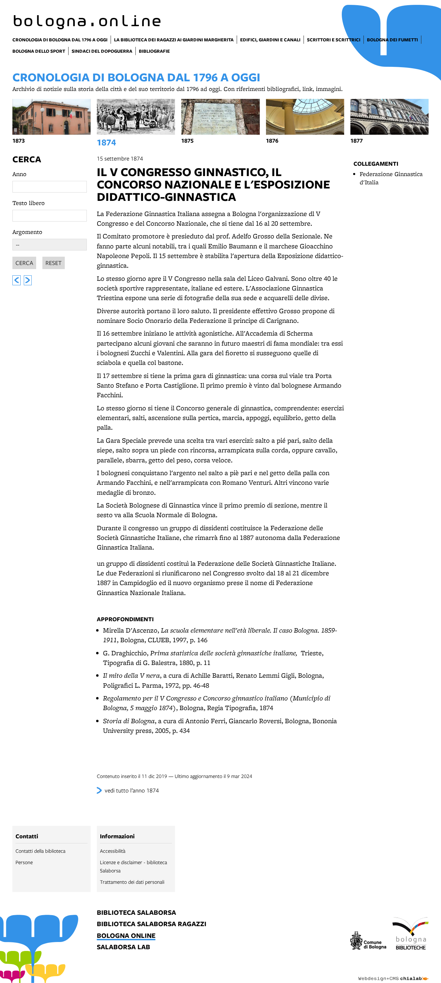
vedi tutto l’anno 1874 (132, 790)
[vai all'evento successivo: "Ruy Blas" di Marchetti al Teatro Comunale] (28, 280)
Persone (24, 862)
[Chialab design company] (393, 972)
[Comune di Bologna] (368, 941)
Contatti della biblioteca (40, 850)
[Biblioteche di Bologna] (410, 934)
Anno (19, 174)
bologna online (126, 936)
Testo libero (28, 203)
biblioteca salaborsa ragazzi (151, 924)
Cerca (26, 159)
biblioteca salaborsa (136, 913)
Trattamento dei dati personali (132, 881)
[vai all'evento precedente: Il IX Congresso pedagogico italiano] (16, 280)
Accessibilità (112, 850)
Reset (53, 263)
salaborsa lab (123, 947)
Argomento (27, 232)
